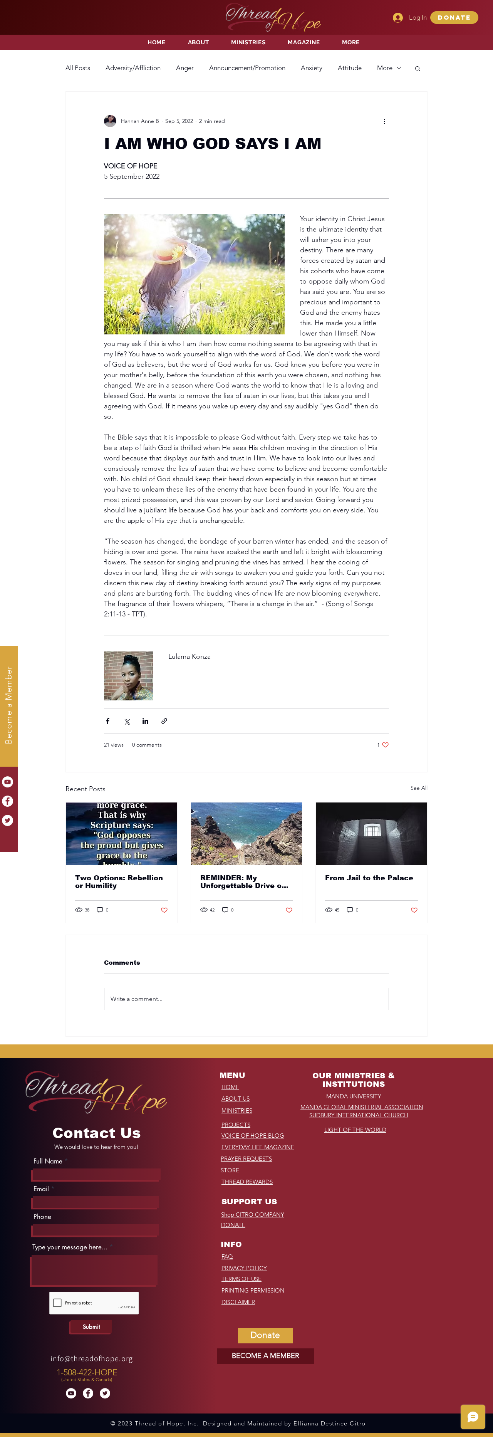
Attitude (350, 68)
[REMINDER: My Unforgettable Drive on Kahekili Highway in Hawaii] (246, 833)
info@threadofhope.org (91, 1358)
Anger (185, 68)
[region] (88, 1373)
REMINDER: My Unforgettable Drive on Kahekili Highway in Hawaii (243, 882)
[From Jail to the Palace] (371, 833)
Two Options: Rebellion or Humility (119, 882)
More (384, 68)
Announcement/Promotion (247, 68)
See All (419, 787)
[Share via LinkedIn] (145, 721)
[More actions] (384, 121)
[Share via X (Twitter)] (126, 721)
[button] (454, 17)
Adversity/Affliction (133, 68)
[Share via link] (164, 721)
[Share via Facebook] (107, 721)
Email (41, 1189)
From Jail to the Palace (369, 878)
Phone (42, 1217)
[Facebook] (7, 801)
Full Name (48, 1161)
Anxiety (311, 68)
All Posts (77, 68)
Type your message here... (69, 1247)
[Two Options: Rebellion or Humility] (121, 833)
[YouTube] (7, 781)
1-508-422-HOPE (87, 1372)
